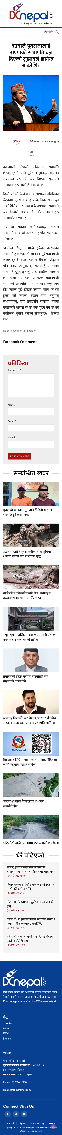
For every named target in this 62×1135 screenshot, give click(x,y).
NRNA (6, 1029)
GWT (40, 1131)
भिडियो (6, 1034)
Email (12, 421)
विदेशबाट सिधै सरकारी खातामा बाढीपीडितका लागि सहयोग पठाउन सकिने (30, 762)
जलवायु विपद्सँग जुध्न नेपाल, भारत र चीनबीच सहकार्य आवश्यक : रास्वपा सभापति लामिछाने (30, 721)
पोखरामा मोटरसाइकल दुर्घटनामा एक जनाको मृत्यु (30, 904)
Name (12, 405)
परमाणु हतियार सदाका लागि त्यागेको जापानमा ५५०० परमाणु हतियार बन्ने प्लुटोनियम (31, 869)
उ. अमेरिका (8, 1023)
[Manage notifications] (53, 1126)
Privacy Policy (37, 1123)
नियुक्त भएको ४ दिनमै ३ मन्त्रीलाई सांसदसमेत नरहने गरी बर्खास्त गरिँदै (30, 887)
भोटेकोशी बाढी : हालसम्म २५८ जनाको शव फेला (31, 843)
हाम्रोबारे (10, 1123)
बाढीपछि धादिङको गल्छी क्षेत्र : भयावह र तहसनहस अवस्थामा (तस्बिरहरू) (27, 596)
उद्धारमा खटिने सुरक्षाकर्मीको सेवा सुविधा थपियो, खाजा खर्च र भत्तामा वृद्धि (27, 554)
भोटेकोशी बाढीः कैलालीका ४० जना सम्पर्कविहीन (23, 804)
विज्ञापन (22, 1123)
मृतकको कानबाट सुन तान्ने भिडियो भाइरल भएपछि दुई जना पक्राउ (27, 512)
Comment (14, 370)
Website (12, 437)
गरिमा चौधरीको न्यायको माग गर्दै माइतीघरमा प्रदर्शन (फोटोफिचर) (30, 938)
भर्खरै (50, 32)
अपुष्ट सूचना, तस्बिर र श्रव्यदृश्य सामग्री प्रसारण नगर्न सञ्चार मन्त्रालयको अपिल (29, 637)
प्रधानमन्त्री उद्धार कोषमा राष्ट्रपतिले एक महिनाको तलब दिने (25, 679)
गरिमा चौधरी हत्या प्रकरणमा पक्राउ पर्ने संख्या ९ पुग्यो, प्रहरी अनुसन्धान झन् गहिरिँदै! (31, 921)
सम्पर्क (52, 1123)
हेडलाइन (7, 1039)
